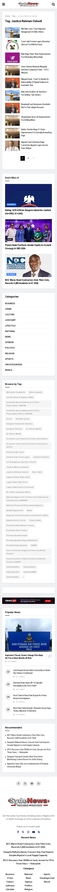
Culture (9, 314)
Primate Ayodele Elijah (17, 535)
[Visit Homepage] (28, 4)
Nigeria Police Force (16, 520)
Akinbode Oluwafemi (16, 392)
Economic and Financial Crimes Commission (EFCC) (27, 445)
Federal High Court (15, 452)
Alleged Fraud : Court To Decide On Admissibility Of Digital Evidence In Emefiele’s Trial (35, 82)
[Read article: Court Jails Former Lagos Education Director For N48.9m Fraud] (12, 45)
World (8, 370)
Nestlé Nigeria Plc (15, 510)
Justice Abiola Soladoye (18, 467)
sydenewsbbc (29, 567)
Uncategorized (13, 364)
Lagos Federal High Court (18, 477)
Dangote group (22, 419)
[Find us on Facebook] (18, 783)
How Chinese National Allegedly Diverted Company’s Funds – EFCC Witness (35, 69)
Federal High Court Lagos (18, 457)
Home (7, 16)
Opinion (9, 342)
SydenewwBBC (29, 572)
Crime (8, 309)
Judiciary (10, 320)
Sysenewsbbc (13, 577)
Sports (9, 359)
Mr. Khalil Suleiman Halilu (18, 492)
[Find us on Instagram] (28, 832)
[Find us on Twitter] (25, 783)
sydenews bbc (13, 572)
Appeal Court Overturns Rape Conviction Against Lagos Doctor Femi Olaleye (34, 145)
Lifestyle (10, 326)
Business (11, 204)
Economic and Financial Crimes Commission (27, 439)
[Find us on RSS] (38, 783)
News (9, 239)
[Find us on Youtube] (32, 783)
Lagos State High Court (17, 482)
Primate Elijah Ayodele (17, 545)
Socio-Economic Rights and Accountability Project (26, 552)
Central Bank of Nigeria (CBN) (20, 397)
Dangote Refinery (14, 429)
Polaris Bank (35, 520)
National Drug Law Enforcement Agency (25, 505)
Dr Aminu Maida (14, 434)
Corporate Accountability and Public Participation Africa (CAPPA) (23, 412)
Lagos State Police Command (20, 487)
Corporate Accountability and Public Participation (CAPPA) (23, 403)
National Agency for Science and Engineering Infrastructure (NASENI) (27, 498)
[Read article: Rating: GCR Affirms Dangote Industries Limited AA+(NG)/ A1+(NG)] (28, 195)
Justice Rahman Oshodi (27, 16)
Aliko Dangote (35, 392)
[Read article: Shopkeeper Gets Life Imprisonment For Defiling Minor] (12, 120)
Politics (10, 348)
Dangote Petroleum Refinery (20, 424)
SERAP (34, 545)
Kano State (37, 472)
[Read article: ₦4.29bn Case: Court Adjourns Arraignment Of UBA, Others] (12, 32)
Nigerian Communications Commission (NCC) (27, 515)
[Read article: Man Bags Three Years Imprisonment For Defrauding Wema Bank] (12, 57)
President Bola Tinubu (17, 530)
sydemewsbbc (13, 567)
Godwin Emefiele (41, 457)
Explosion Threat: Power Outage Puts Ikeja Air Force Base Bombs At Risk (24, 656)
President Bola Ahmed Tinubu (20, 525)
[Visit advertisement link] (28, 601)
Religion (9, 353)
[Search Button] (53, 4)
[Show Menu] (3, 4)
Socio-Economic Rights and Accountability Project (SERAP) (26, 560)
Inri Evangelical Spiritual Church (21, 462)
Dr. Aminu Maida (33, 429)
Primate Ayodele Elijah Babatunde (22, 540)
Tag (13, 16)
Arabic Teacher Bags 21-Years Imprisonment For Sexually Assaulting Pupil (36, 132)
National (10, 331)
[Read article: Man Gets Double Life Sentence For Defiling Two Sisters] (12, 95)
